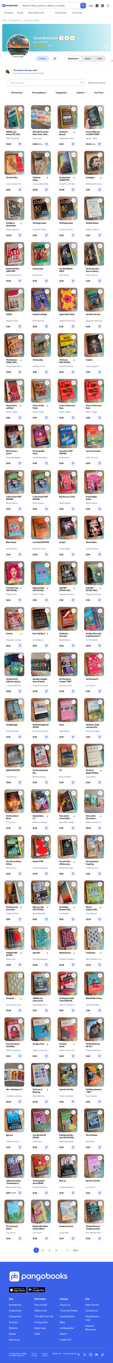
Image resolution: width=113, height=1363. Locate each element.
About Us (65, 1304)
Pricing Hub (41, 1322)
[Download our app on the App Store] (17, 1290)
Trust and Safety (69, 1310)
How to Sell (40, 1304)
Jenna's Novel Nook (31, 20)
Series (12, 1333)
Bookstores (60, 12)
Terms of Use (34, 1354)
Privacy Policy (45, 1354)
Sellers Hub (40, 1310)
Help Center (92, 1304)
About (88, 58)
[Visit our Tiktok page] (102, 1354)
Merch (63, 1333)
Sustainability (67, 1316)
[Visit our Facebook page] (78, 1354)
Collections (15, 1310)
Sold (99, 58)
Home (4, 20)
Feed (37, 1333)
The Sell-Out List (43, 1316)
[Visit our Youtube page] (96, 1354)
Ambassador (67, 1328)
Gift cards (14, 1339)
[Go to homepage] (10, 5)
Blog (62, 1322)
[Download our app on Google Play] (36, 1289)
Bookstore (73, 58)
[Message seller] (55, 58)
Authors (13, 1322)
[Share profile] (106, 46)
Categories (15, 1316)
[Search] (83, 5)
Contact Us (91, 1310)
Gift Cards (77, 12)
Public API (65, 1339)
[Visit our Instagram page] (90, 1354)
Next (75, 1250)
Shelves (13, 1328)
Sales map (40, 1328)
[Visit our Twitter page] (84, 1354)
